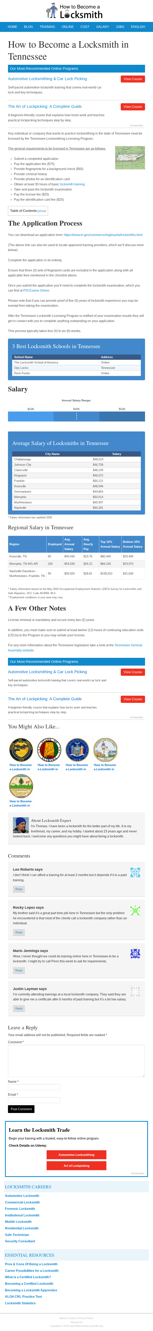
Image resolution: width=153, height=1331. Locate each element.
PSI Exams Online (36, 290)
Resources (76, 1322)
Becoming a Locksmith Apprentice (31, 1290)
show (41, 210)
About (62, 1318)
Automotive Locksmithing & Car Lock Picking (47, 79)
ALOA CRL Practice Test (23, 1296)
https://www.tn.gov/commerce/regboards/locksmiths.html (103, 235)
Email (13, 1094)
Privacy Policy (85, 1318)
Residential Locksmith (22, 1228)
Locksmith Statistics (20, 1303)
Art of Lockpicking (76, 1165)
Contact (71, 1318)
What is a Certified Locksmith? (28, 1277)
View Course (133, 79)
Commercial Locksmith (22, 1202)
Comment (16, 1042)
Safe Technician (17, 1235)
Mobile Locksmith (18, 1221)
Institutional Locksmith (22, 1215)
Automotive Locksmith (22, 1195)
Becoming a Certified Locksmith (29, 1283)
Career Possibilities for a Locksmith (32, 1270)
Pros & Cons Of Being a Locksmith (31, 1264)
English (138, 26)
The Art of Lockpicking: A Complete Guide (45, 106)
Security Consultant (20, 1241)
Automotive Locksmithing (76, 1154)
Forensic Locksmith (20, 1208)
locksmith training (72, 184)
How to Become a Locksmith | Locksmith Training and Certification (76, 11)
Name (13, 1081)
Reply (19, 889)
